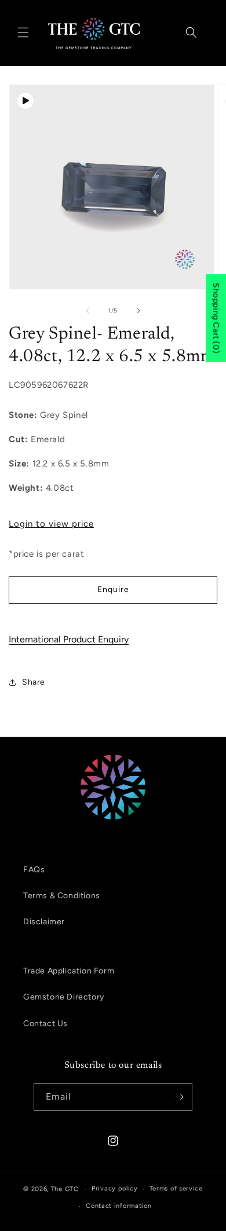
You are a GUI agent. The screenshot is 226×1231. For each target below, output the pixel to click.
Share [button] (33, 682)
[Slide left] (87, 311)
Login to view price (51, 524)
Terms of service (176, 1188)
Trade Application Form (68, 971)
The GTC (65, 1189)
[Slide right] (138, 311)
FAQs (34, 869)
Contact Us (45, 1023)
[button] (23, 32)
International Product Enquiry (69, 639)
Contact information (118, 1206)
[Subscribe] (179, 1097)
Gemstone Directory (63, 997)
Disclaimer (44, 922)
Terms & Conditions (61, 896)
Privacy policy (115, 1188)
